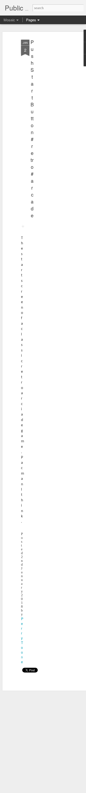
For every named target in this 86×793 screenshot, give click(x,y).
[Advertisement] (47, 112)
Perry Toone (22, 640)
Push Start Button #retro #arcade (32, 128)
